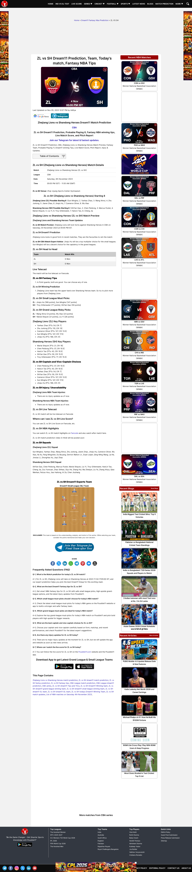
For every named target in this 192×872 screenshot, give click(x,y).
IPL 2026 (53, 841)
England (101, 841)
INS (17, 867)
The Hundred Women (58, 832)
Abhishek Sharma (135, 843)
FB (53, 563)
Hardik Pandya (134, 841)
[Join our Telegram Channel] (74, 547)
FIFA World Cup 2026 (58, 843)
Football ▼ (113, 4)
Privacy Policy (139, 868)
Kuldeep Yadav (134, 846)
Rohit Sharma (134, 835)
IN (29, 867)
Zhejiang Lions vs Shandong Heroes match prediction (55, 680)
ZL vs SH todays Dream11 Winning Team (88, 692)
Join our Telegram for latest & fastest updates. (74, 140)
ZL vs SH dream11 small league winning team (85, 689)
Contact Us (173, 868)
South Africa (102, 838)
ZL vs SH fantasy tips (60, 683)
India (99, 832)
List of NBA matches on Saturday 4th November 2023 (69, 694)
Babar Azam (133, 838)
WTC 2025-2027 (56, 835)
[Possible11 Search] (188, 4)
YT (35, 867)
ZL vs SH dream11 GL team (59, 692)
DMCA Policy (165, 832)
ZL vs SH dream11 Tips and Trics (66, 686)
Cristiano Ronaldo (135, 855)
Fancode (74, 433)
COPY (95, 563)
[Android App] (24, 847)
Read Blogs (154, 488)
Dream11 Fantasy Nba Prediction (94, 20)
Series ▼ (88, 4)
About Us (186, 868)
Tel (5, 867)
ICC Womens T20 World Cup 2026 (62, 838)
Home (50, 4)
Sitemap (164, 841)
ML (89, 563)
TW (59, 563)
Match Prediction (164, 4)
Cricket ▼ (100, 4)
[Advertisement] (96, 13)
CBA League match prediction (82, 683)
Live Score (76, 4)
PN (83, 563)
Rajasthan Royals (104, 846)
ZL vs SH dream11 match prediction (93, 680)
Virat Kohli (132, 832)
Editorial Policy (157, 868)
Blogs (150, 4)
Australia (101, 835)
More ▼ (179, 4)
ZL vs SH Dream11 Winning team (94, 686)
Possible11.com (84, 652)
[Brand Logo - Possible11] (24, 834)
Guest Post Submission (169, 835)
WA (71, 563)
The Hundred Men (56, 846)
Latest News (138, 4)
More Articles (153, 635)
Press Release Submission (170, 838)
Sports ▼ (125, 4)
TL (77, 563)
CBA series (46, 686)
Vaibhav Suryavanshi (136, 852)
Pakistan (101, 843)
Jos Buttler (133, 849)
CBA (74, 127)
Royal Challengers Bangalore (108, 849)
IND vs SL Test (62, 4)
